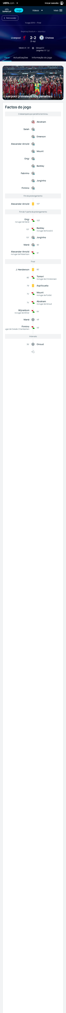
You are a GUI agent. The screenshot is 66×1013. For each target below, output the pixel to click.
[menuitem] (21, 10)
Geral (7, 57)
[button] (37, 10)
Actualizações (20, 57)
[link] (18, 10)
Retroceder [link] (11, 18)
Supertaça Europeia (7, 10)
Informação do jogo (42, 57)
